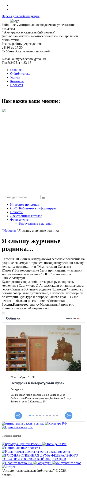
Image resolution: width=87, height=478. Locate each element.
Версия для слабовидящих (20, 16)
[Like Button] (3, 313)
